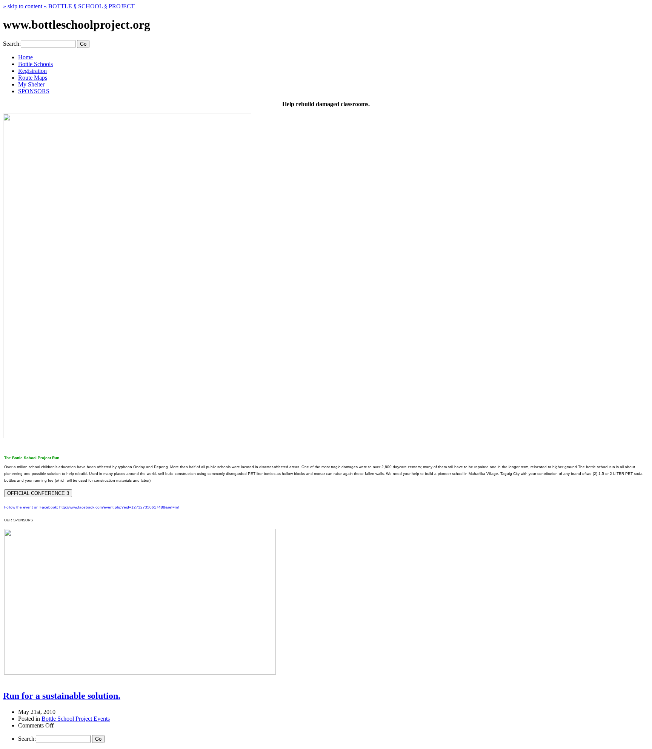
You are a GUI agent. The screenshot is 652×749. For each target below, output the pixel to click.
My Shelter (31, 84)
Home (25, 57)
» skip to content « (25, 6)
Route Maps (32, 77)
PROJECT (122, 6)
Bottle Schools (35, 64)
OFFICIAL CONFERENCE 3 (38, 493)
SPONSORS (33, 91)
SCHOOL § (92, 6)
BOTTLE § (62, 6)
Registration (32, 71)
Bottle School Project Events (76, 718)
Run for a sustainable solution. (61, 696)
